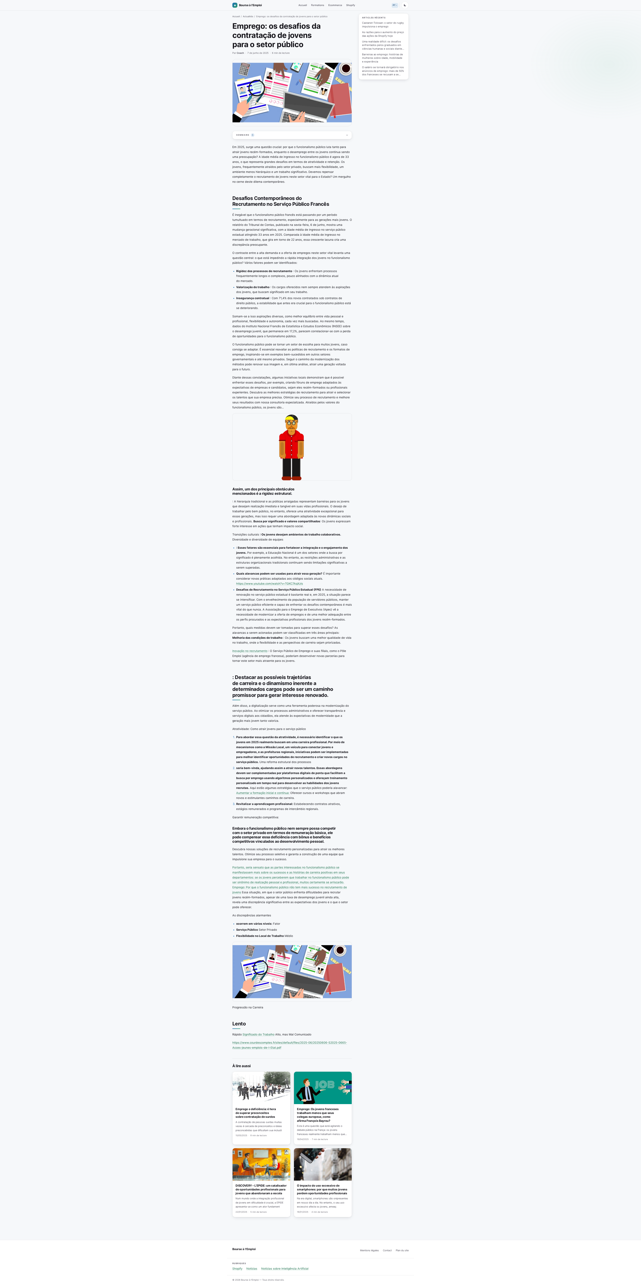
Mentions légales (369, 1250)
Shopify (350, 5)
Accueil (302, 5)
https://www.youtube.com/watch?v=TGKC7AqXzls (269, 583)
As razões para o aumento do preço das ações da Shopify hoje (383, 34)
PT (394, 5)
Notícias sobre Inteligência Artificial (284, 1268)
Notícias (251, 1268)
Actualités (248, 16)
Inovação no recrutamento (249, 651)
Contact (387, 1250)
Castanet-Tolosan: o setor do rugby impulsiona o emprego (383, 24)
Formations (317, 5)
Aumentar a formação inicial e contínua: (262, 793)
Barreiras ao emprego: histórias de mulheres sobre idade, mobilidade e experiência (382, 58)
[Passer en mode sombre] (405, 5)
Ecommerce (335, 5)
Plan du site (402, 1250)
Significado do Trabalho (258, 1034)
